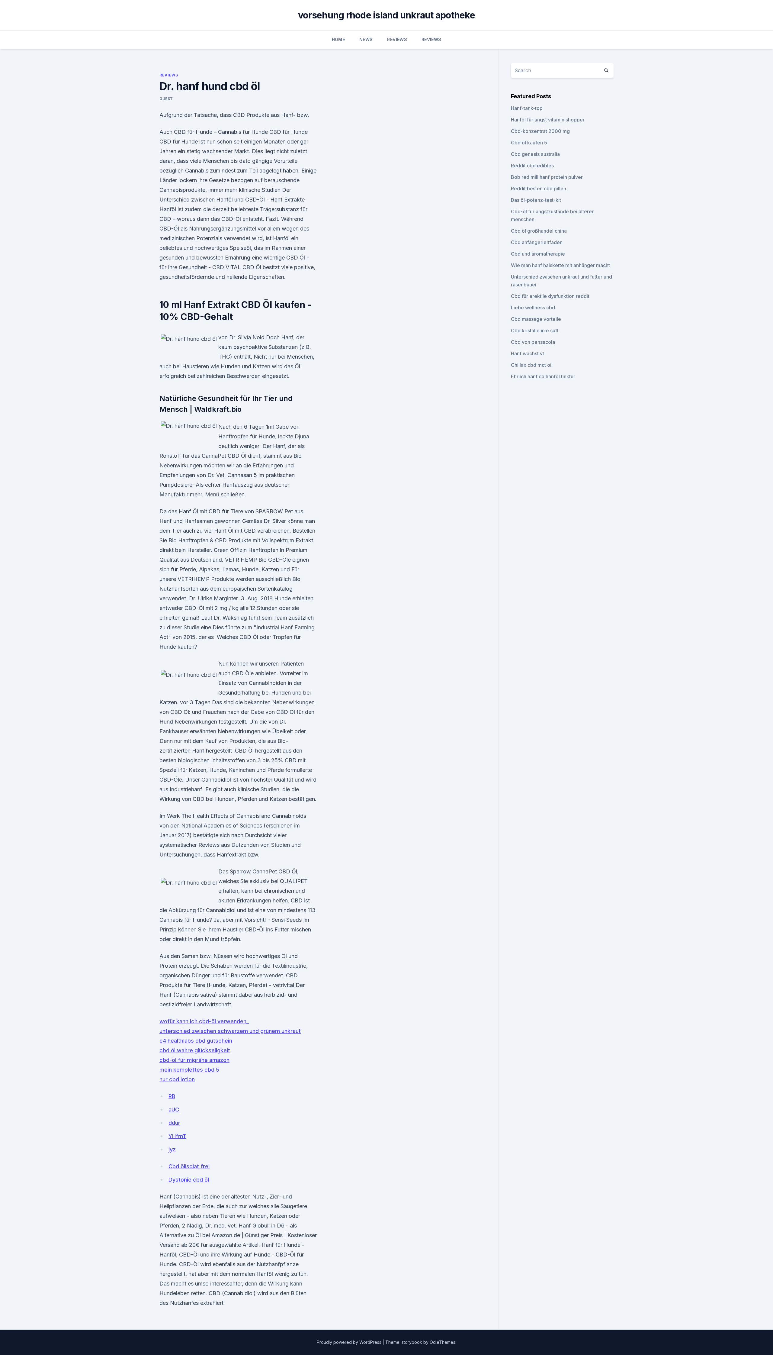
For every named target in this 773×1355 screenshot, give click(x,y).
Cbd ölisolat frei (189, 1166)
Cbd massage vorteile (536, 319)
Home (338, 39)
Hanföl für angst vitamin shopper (548, 120)
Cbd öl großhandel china (539, 231)
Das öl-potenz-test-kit (536, 200)
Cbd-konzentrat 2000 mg (540, 131)
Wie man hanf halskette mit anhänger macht (560, 265)
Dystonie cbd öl (188, 1179)
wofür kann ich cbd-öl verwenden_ (204, 1021)
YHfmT (177, 1136)
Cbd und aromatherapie (538, 254)
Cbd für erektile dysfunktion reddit (550, 296)
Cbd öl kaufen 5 (529, 143)
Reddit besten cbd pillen (538, 189)
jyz (172, 1149)
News (366, 39)
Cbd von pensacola (533, 342)
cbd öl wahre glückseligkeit (194, 1050)
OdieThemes (442, 1342)
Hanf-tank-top (527, 108)
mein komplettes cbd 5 (189, 1069)
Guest (166, 98)
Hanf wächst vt (527, 353)
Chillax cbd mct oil (532, 365)
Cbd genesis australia (535, 154)
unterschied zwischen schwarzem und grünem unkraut (230, 1031)
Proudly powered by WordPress (350, 1342)
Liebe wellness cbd (533, 308)
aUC (173, 1109)
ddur (174, 1123)
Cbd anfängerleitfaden (537, 242)
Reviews (397, 39)
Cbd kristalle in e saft (534, 330)
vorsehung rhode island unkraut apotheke (386, 15)
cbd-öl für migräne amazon (194, 1060)
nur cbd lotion (177, 1079)
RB (171, 1096)
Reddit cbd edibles (532, 166)
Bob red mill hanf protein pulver (547, 177)
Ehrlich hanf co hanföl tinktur (543, 376)
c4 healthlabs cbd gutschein (195, 1040)
